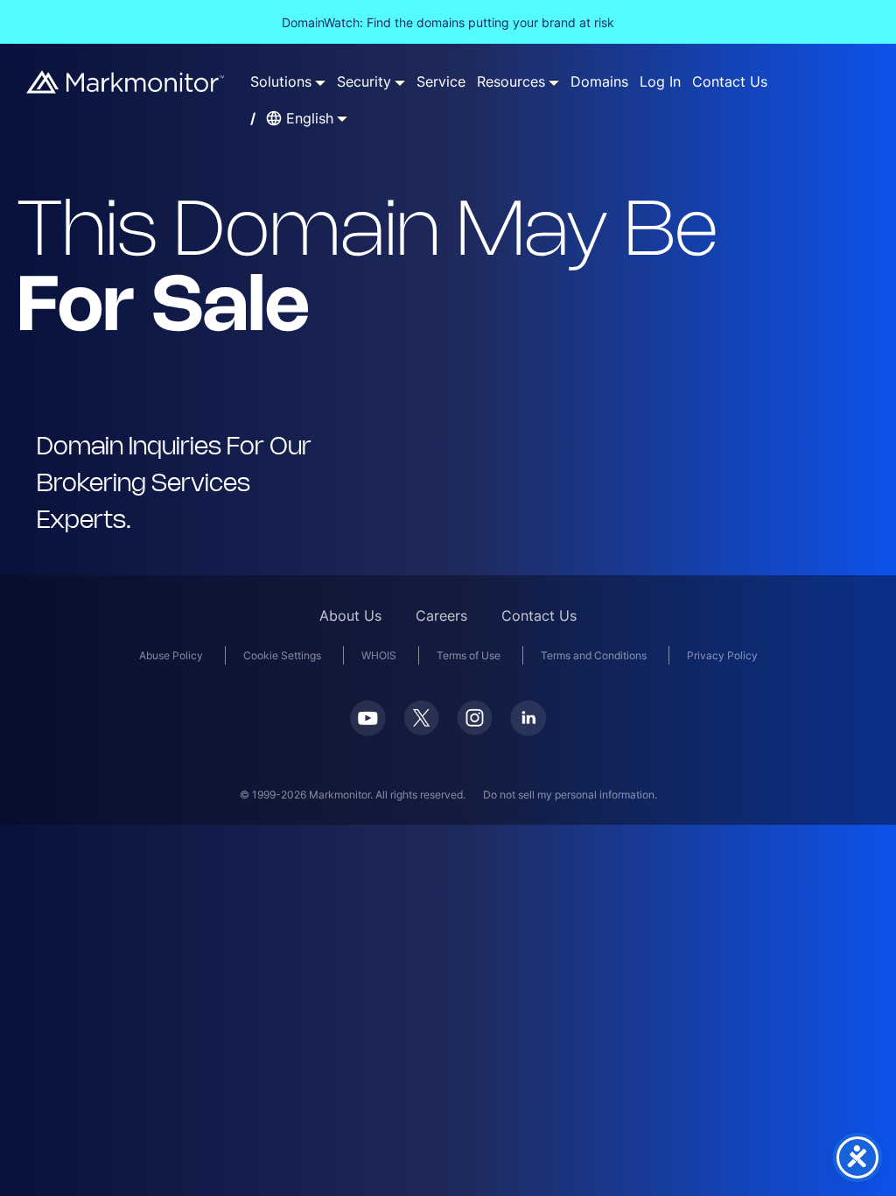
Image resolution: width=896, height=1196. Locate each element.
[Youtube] (368, 730)
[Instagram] (475, 730)
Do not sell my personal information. (570, 794)
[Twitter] (421, 730)
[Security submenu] (400, 82)
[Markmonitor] (126, 88)
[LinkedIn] (528, 730)
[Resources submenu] (554, 82)
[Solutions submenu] (320, 82)
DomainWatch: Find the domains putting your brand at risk (448, 22)
